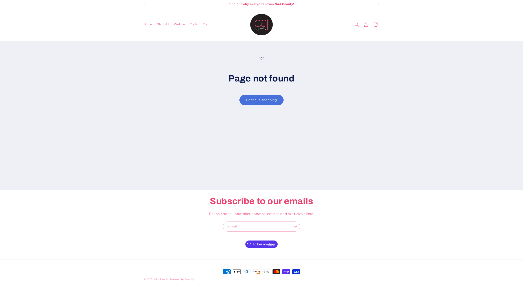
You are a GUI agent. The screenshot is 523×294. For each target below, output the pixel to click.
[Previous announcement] (144, 4)
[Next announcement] (378, 4)
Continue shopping (261, 100)
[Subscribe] (295, 227)
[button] (356, 24)
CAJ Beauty (161, 279)
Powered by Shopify (182, 279)
